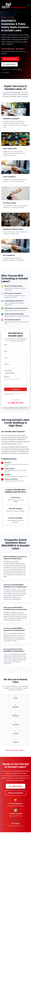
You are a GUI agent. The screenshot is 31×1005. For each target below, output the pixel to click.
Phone (5, 357)
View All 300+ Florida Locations (15, 750)
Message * (7, 376)
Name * (6, 344)
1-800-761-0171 (10, 64)
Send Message (15, 389)
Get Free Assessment (10, 59)
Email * (6, 351)
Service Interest (8, 370)
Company (6, 364)
